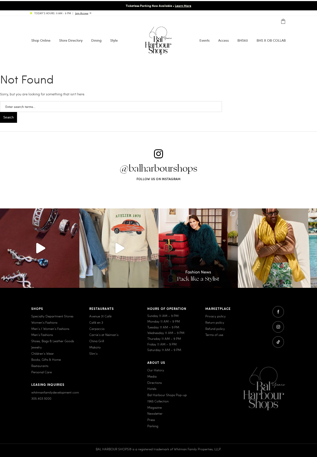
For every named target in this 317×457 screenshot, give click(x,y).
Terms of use (214, 335)
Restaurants (39, 366)
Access (223, 40)
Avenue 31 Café (100, 316)
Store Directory (71, 40)
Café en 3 (96, 322)
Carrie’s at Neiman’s (103, 335)
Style (114, 40)
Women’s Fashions (44, 322)
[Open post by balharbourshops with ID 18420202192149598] (39, 248)
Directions (154, 382)
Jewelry (36, 347)
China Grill (96, 341)
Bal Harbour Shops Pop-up (167, 395)
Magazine (154, 407)
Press (151, 420)
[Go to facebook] (278, 312)
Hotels (151, 388)
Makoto (95, 347)
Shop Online (40, 40)
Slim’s (93, 353)
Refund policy (215, 328)
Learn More (183, 5)
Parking (152, 426)
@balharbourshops (158, 169)
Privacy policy (215, 316)
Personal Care (41, 372)
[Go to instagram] (278, 327)
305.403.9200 (41, 398)
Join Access (81, 13)
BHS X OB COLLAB (271, 40)
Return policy (214, 322)
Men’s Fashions (42, 335)
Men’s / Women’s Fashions (50, 328)
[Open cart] (283, 21)
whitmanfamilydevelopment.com (55, 392)
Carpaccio (97, 328)
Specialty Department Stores (52, 316)
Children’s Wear (42, 353)
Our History (155, 370)
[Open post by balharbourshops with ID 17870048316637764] (119, 248)
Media (152, 376)
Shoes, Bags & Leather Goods (52, 341)
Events (204, 40)
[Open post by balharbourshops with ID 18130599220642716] (198, 248)
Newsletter (155, 413)
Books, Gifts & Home (46, 359)
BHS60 (242, 40)
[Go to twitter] (278, 342)
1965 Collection (158, 401)
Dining (96, 40)
